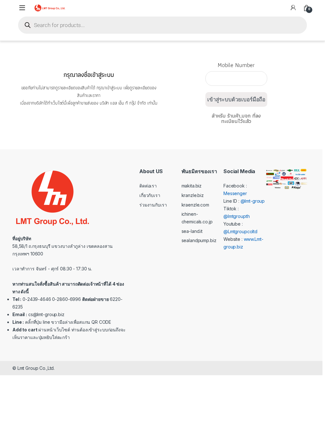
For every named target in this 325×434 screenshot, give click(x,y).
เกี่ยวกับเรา (149, 195)
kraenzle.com (195, 204)
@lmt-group (253, 201)
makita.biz (192, 185)
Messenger (235, 193)
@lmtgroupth (236, 216)
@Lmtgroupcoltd (240, 231)
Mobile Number (236, 67)
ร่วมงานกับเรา (153, 204)
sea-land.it (192, 231)
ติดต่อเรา (148, 185)
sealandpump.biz (199, 240)
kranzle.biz (193, 195)
